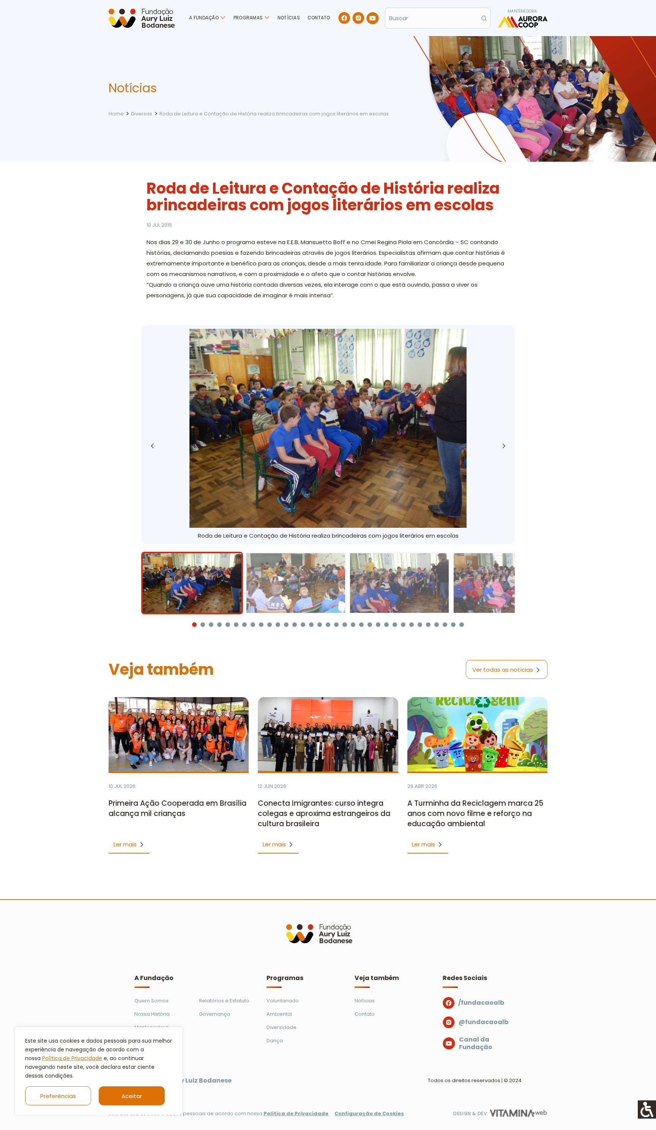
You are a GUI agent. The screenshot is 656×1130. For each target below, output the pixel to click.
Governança (214, 1014)
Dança (274, 1040)
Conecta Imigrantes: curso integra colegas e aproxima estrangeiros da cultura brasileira (324, 813)
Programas (248, 17)
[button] (504, 446)
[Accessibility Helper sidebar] (647, 1109)
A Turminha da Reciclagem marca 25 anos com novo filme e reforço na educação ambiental (475, 813)
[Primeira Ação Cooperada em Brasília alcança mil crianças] (179, 734)
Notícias (289, 17)
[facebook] (344, 18)
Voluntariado (282, 1000)
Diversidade (281, 1027)
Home (116, 113)
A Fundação (203, 17)
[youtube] (372, 18)
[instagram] (358, 18)
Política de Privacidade (72, 1058)
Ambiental (279, 1014)
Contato (319, 17)
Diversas (141, 113)
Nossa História (152, 1014)
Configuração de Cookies (369, 1113)
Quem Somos (151, 1000)
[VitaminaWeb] (518, 1113)
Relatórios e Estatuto (224, 1000)
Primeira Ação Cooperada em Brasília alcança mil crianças (177, 808)
